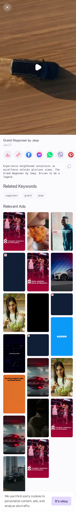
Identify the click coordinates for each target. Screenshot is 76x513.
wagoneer (12, 195)
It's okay (61, 501)
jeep (41, 195)
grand (28, 195)
